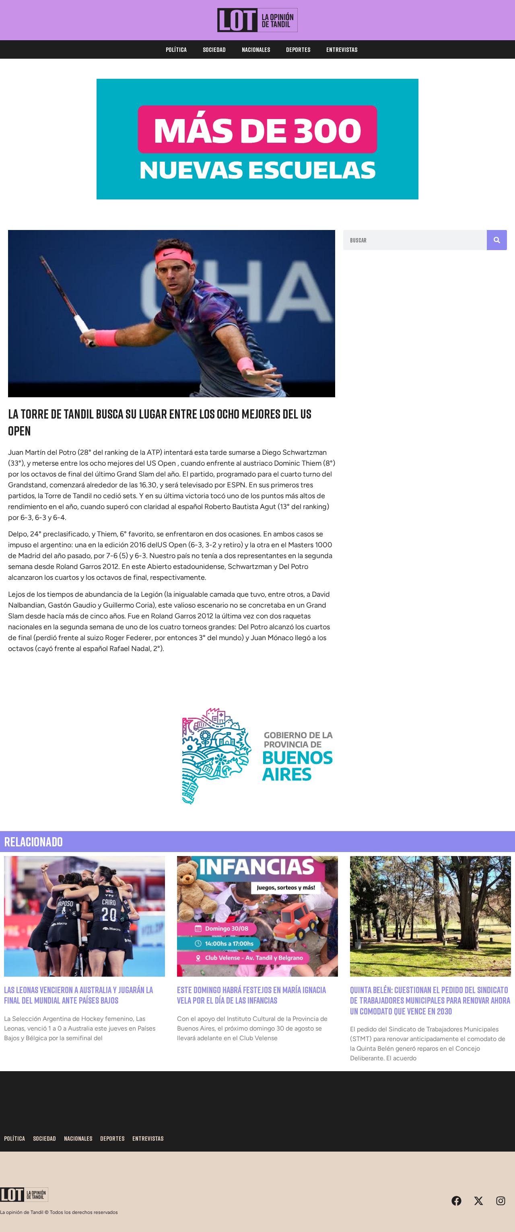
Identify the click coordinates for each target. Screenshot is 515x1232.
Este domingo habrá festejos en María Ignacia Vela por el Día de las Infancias (251, 995)
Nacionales (256, 49)
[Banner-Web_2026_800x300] (257, 814)
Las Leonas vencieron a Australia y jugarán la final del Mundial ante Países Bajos (78, 995)
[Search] (497, 240)
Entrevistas (341, 49)
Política (176, 49)
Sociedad (214, 49)
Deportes (298, 49)
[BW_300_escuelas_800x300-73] (257, 197)
